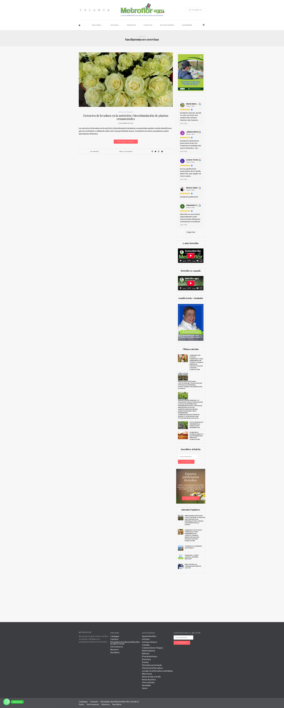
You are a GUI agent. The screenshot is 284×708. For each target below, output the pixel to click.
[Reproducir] (181, 261)
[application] (191, 255)
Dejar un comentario (125, 151)
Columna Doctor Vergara (152, 648)
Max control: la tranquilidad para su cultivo (193, 566)
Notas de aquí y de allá (151, 676)
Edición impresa (167, 25)
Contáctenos (190, 498)
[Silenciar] (197, 261)
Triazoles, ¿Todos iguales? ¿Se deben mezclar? (191, 557)
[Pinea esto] (162, 151)
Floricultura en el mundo (152, 665)
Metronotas (147, 674)
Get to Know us (195, 10)
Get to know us (116, 646)
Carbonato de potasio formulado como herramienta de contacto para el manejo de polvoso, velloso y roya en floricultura (196, 362)
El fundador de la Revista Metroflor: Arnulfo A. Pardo (125, 643)
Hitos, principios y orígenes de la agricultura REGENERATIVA (196, 424)
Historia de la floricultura (152, 668)
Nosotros (131, 25)
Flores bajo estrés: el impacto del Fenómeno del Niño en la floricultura (196, 435)
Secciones (96, 25)
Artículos (146, 639)
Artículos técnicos (126, 112)
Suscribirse (187, 25)
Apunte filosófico (149, 636)
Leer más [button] (183, 123)
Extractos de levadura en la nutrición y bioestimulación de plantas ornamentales (125, 117)
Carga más (190, 232)
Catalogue (114, 636)
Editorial (115, 25)
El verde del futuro (149, 656)
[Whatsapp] (6, 702)
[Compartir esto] (152, 151)
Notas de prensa (149, 679)
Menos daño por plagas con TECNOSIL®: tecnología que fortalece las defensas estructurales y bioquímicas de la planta (190, 384)
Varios (144, 688)
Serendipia (146, 685)
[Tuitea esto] (155, 151)
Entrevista (146, 659)
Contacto (148, 25)
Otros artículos (148, 682)
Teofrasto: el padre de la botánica (193, 547)
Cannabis (146, 645)
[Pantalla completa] (201, 261)
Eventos (145, 662)
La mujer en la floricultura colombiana (157, 671)
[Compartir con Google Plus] (159, 151)
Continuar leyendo (125, 141)
